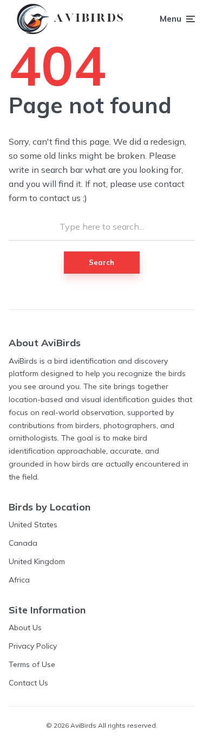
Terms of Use (32, 664)
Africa (19, 580)
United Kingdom (37, 561)
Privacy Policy (33, 646)
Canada (23, 543)
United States (33, 524)
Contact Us (28, 683)
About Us (25, 627)
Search (101, 262)
